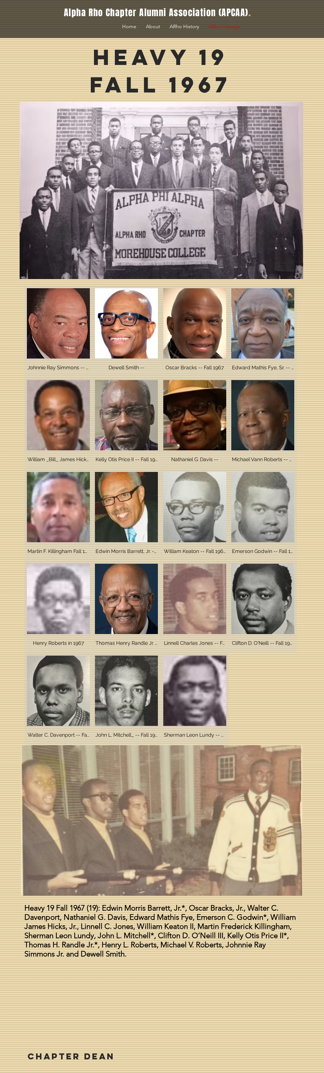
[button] (58, 332)
